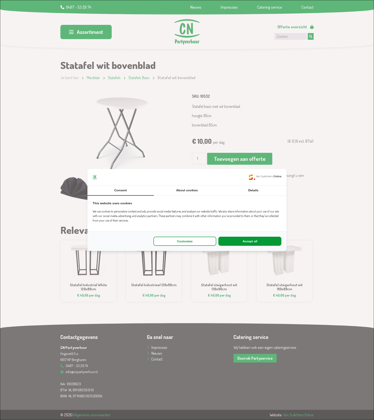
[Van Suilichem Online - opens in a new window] (265, 177)
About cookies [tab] (187, 190)
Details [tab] (253, 190)
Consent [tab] (120, 190)
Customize (185, 241)
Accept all (250, 241)
